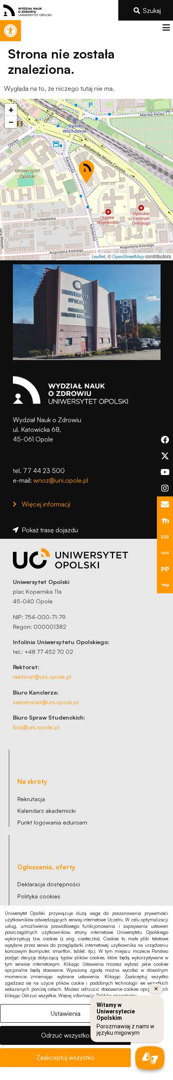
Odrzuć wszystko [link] (65, 1035)
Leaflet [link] (98, 256)
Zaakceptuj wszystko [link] (65, 1057)
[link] (10, 30)
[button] (166, 28)
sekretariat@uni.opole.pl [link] (45, 701)
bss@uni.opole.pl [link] (36, 726)
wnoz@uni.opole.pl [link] (60, 480)
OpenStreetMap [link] (128, 256)
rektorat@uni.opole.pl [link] (42, 676)
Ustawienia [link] (65, 1013)
